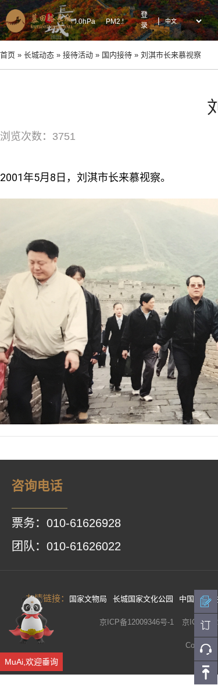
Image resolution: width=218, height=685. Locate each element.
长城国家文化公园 (143, 598)
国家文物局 (88, 598)
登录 (144, 20)
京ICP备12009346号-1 (136, 622)
